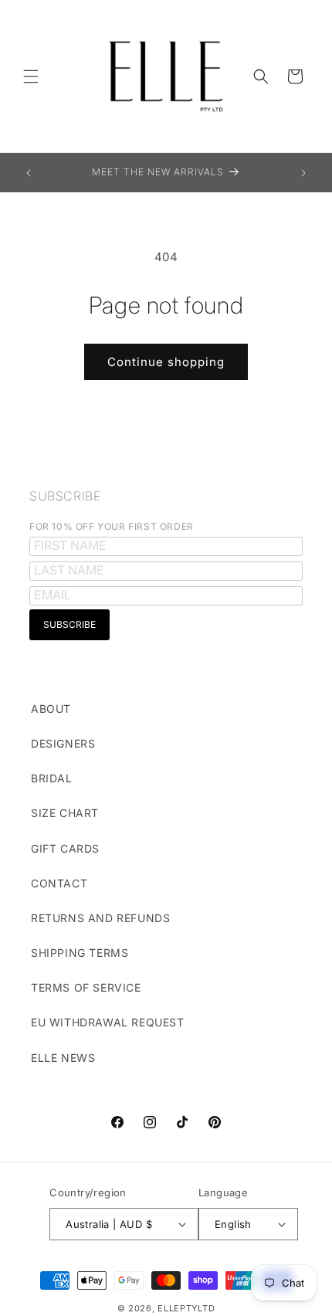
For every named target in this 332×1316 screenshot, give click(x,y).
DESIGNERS (63, 743)
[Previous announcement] (29, 173)
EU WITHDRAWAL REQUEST (108, 1022)
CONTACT (59, 883)
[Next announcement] (303, 173)
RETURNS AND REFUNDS (100, 917)
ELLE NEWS (63, 1057)
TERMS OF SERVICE (86, 987)
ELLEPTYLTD (186, 1308)
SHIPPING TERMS (79, 952)
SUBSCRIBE (64, 496)
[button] (31, 76)
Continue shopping (166, 361)
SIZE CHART (65, 812)
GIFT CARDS (65, 848)
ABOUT (51, 708)
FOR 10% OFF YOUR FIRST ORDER (111, 526)
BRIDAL (52, 778)
